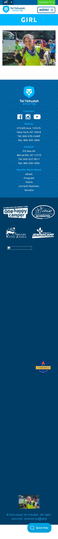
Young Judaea (8, 2)
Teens (29, 182)
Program (29, 178)
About (29, 174)
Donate (29, 190)
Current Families (29, 186)
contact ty (45, 2)
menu (44, 10)
